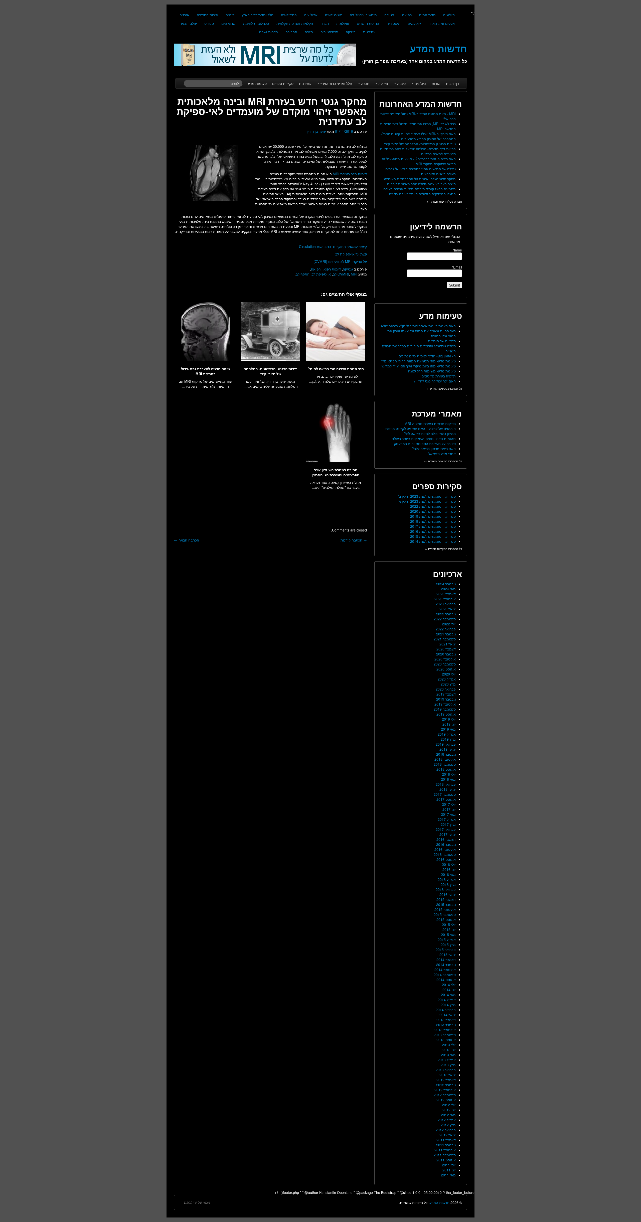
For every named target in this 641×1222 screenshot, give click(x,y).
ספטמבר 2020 (445, 663)
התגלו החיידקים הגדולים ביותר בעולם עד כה (422, 193)
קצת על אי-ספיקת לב (351, 253)
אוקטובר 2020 (445, 658)
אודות (436, 83)
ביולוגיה (449, 14)
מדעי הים (228, 23)
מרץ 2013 (448, 1064)
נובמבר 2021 (446, 633)
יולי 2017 (449, 804)
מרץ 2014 (448, 1004)
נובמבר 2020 (446, 653)
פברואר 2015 (446, 949)
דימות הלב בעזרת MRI (350, 173)
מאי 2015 (448, 934)
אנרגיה (184, 14)
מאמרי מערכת (437, 413)
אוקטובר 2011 (445, 1149)
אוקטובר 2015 (445, 909)
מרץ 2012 (448, 1124)
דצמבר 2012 (446, 1079)
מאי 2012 (448, 1114)
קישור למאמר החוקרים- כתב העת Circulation (333, 246)
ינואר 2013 (447, 1074)
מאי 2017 (448, 814)
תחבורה (291, 31)
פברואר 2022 (446, 628)
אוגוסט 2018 (446, 769)
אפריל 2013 (447, 1059)
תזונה (309, 31)
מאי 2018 (448, 779)
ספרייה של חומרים (442, 340)
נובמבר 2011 (446, 1144)
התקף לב (302, 274)
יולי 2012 (449, 1104)
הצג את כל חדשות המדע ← (444, 201)
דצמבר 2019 (446, 694)
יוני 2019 (449, 724)
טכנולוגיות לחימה (256, 23)
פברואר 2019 (446, 744)
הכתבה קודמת (354, 539)
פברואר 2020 (446, 689)
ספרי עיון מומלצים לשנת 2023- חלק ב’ (427, 496)
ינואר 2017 (447, 834)
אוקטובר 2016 (445, 849)
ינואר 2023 (447, 608)
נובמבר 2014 (446, 964)
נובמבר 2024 (446, 583)
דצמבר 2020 (446, 648)
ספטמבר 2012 (445, 1094)
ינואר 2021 (447, 643)
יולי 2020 (449, 673)
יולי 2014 (449, 984)
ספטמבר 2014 (445, 974)
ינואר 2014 (447, 1014)
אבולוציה (310, 14)
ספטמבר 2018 (445, 764)
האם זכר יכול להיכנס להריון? (434, 380)
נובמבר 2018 (446, 754)
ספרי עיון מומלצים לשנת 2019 (433, 516)
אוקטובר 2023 (445, 598)
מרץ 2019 (448, 739)
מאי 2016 (448, 874)
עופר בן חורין (316, 131)
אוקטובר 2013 (445, 1029)
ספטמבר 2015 (445, 914)
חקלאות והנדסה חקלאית (294, 23)
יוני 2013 (449, 1049)
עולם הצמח (188, 23)
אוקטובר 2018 (445, 759)
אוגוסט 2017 (446, 799)
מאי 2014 (448, 994)
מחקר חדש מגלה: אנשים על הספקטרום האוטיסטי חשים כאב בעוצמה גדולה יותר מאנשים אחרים (419, 181)
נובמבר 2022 (446, 613)
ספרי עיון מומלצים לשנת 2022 (433, 506)
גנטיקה (389, 14)
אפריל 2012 (447, 1119)
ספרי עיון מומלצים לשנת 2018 (433, 521)
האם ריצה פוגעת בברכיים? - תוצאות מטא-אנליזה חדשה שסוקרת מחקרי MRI (419, 161)
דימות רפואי (332, 268)
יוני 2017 (449, 809)
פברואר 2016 (446, 889)
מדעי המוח (427, 14)
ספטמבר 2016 (445, 854)
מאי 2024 (448, 588)
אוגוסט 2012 (446, 1099)
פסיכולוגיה (289, 14)
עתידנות (369, 31)
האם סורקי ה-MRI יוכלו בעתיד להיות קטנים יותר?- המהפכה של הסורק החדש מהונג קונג (418, 136)
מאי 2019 (448, 729)
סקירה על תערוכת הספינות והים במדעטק (425, 443)
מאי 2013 (448, 1054)
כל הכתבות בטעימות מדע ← (444, 388)
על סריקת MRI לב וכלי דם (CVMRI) (340, 261)
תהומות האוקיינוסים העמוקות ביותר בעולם (424, 438)
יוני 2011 (449, 1169)
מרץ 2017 (448, 824)
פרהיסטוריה (329, 31)
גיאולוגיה (414, 23)
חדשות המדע (439, 1202)
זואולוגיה (342, 23)
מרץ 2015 (448, 944)
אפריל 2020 (447, 679)
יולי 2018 (449, 774)
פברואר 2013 (446, 1069)
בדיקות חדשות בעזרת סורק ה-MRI (430, 423)
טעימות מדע (257, 83)
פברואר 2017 (446, 829)
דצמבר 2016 (446, 839)
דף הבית (452, 83)
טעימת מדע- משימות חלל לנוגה (432, 370)
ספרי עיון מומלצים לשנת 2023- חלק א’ (427, 501)
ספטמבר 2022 (445, 618)
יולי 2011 (449, 1164)
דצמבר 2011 (446, 1139)
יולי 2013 (449, 1044)
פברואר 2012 (446, 1129)
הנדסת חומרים (368, 23)
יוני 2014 (449, 989)
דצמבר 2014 (446, 959)
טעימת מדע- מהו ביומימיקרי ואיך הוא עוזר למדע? (418, 365)
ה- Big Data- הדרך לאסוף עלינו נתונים (427, 355)
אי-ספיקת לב (321, 274)
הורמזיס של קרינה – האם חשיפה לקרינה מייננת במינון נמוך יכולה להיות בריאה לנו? (420, 431)
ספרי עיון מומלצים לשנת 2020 (433, 511)
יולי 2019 (449, 719)
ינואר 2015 (447, 954)
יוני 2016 (449, 869)
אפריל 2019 (447, 734)
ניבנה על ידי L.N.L (197, 1202)
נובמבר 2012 (446, 1084)
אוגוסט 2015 (446, 919)
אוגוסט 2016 (446, 859)
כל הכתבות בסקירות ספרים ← (443, 549)
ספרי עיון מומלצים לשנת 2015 (433, 536)
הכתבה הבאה (186, 539)
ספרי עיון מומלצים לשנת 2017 (433, 526)
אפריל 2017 (447, 819)
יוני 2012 (449, 1109)
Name (457, 249)
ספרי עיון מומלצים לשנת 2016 (433, 531)
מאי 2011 (448, 1174)
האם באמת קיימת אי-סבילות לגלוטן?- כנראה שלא (418, 325)
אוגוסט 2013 (446, 1039)
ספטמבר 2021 (445, 638)
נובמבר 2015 (446, 904)
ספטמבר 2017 (445, 794)
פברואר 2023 (446, 603)
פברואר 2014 (446, 1009)
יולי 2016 (449, 864)
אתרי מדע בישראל (442, 453)
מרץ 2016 (448, 884)
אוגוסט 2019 (446, 714)
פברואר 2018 (446, 784)
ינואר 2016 (447, 894)
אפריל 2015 (447, 939)
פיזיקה (351, 31)
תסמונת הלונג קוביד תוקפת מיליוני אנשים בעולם (419, 188)
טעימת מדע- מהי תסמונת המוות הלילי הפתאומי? (418, 360)
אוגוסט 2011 (446, 1159)
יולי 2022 (449, 623)
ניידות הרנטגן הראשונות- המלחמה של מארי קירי (420, 143)
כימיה (230, 14)
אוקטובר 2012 (445, 1089)
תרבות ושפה (268, 31)
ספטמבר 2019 (445, 709)
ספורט (209, 23)
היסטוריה (393, 23)
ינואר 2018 (447, 789)
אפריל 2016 (447, 879)
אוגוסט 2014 (446, 979)
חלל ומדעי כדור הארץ (257, 14)
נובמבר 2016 (446, 844)
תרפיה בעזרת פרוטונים (438, 375)
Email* (457, 266)
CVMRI (343, 274)
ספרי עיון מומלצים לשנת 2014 (433, 541)
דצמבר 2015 (446, 899)
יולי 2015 (449, 924)
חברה (324, 23)
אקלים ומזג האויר (442, 23)
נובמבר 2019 (446, 699)
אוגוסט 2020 (446, 668)
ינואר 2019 (447, 749)
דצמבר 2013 (446, 1019)
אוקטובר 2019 (445, 704)
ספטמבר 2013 (445, 1034)
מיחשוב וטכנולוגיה (363, 14)
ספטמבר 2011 (445, 1154)
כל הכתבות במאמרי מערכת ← (443, 461)
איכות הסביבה (207, 14)
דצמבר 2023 (446, 593)
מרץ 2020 (448, 684)
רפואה (407, 14)
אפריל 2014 (447, 999)
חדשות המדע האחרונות (420, 103)
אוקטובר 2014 (445, 969)
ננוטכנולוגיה (333, 14)
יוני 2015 (449, 929)
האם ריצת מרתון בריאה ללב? (434, 448)
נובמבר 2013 (446, 1024)
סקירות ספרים (282, 83)
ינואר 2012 (447, 1134)
